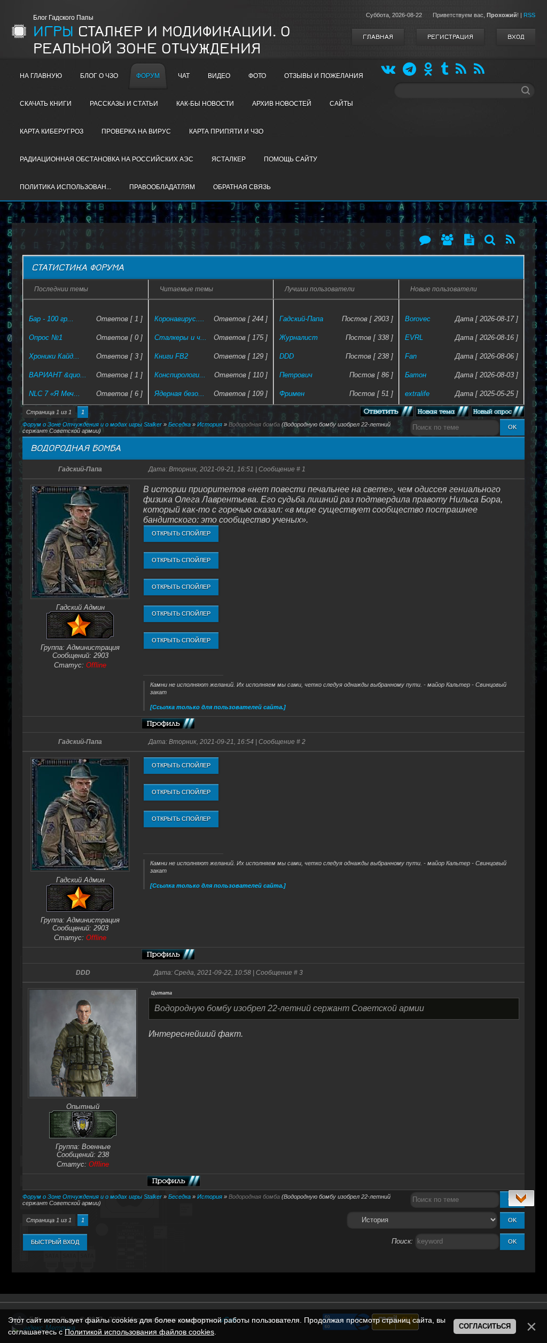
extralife (417, 394)
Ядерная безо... (179, 394)
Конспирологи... (180, 375)
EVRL (414, 337)
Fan (411, 356)
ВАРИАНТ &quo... (58, 375)
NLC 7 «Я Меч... (54, 394)
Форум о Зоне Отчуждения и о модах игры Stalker (92, 424)
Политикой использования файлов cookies (139, 1332)
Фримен (291, 394)
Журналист (298, 337)
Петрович (295, 375)
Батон (415, 375)
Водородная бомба (254, 424)
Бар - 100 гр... (51, 319)
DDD (286, 356)
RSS (529, 15)
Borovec (418, 319)
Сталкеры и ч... (180, 337)
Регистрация (450, 37)
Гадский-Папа (301, 319)
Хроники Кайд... (54, 356)
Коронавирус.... (179, 319)
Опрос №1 (45, 337)
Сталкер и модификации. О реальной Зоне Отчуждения (162, 40)
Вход (516, 37)
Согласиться (485, 1326)
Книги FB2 (171, 356)
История (209, 424)
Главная (378, 37)
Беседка (179, 424)
